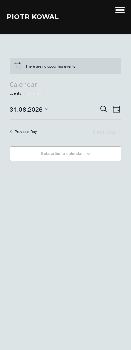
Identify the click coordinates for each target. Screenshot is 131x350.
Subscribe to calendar (62, 153)
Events (15, 93)
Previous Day (26, 131)
